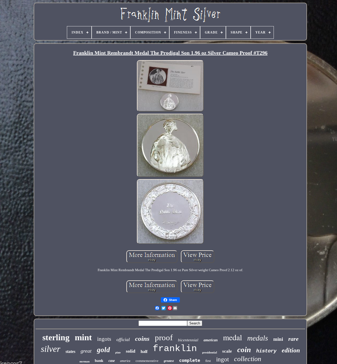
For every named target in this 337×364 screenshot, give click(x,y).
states (70, 351)
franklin (175, 348)
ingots (104, 339)
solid (130, 351)
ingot (222, 359)
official (123, 339)
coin (244, 349)
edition (291, 350)
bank (99, 360)
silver (50, 349)
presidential (209, 352)
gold (103, 350)
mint (83, 337)
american (211, 340)
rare (293, 339)
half (144, 351)
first (208, 361)
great (86, 351)
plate (118, 352)
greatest (169, 361)
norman (85, 361)
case (111, 361)
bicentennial (188, 340)
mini (278, 338)
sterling (56, 337)
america (125, 361)
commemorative (147, 361)
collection (247, 359)
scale (227, 351)
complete (189, 360)
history (266, 351)
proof (164, 337)
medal (232, 337)
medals (257, 338)
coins (142, 338)
